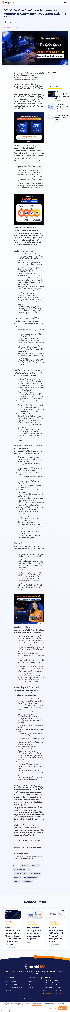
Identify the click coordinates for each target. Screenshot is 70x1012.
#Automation (36, 865)
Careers (30, 988)
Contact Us (31, 984)
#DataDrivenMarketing (20, 873)
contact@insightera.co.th (53, 994)
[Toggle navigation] (65, 2)
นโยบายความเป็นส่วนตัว (37, 1005)
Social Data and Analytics (14, 988)
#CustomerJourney (19, 869)
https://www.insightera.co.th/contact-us (29, 856)
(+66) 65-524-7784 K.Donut (53, 990)
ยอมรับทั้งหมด (62, 1008)
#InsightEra (17, 877)
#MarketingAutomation (30, 877)
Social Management (12, 984)
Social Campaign (11, 991)
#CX (29, 869)
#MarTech (17, 881)
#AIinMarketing (25, 865)
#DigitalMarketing (35, 873)
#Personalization (27, 881)
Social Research (11, 981)
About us (31, 981)
